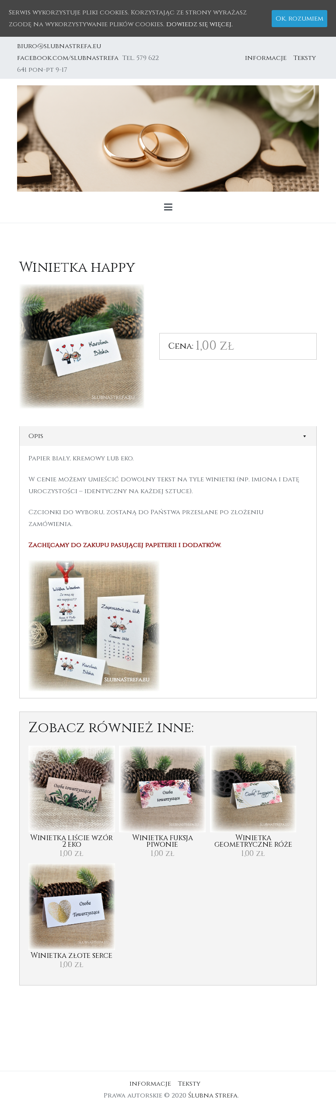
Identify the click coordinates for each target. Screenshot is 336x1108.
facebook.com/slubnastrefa (69, 58)
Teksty (304, 58)
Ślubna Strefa (213, 1095)
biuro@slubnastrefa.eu (60, 46)
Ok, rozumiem (299, 18)
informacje (266, 58)
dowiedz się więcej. (199, 24)
